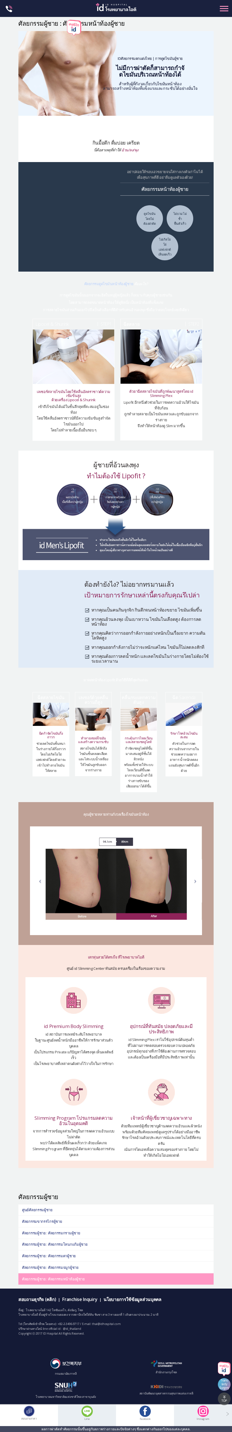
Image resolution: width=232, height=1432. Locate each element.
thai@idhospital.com (106, 1324)
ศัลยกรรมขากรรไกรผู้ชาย (42, 1221)
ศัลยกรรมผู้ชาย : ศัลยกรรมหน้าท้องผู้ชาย (53, 1279)
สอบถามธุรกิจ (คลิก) (37, 1299)
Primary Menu (224, 8)
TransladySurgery (224, 1384)
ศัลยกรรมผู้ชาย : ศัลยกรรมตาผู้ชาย (49, 1255)
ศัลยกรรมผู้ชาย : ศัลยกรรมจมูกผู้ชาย (50, 1267)
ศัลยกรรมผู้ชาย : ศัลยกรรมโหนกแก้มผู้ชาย (54, 1244)
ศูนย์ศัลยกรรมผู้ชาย (37, 1209)
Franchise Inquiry (79, 1299)
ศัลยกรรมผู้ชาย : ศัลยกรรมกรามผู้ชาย (51, 1232)
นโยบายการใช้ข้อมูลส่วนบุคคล (132, 1299)
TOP (224, 1401)
